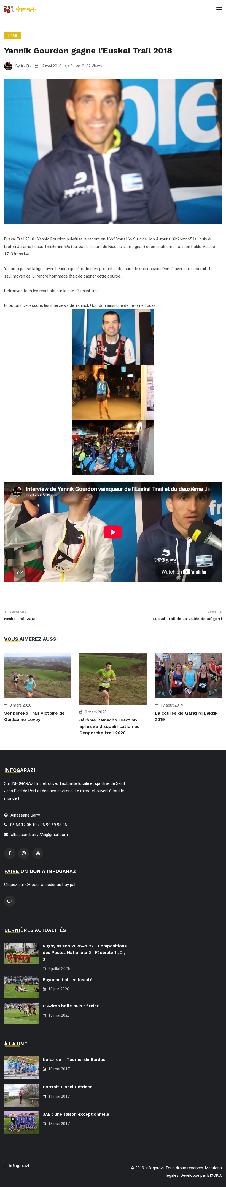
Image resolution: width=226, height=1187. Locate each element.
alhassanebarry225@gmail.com (39, 834)
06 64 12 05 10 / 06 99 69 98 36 (38, 824)
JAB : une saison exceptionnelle (76, 1114)
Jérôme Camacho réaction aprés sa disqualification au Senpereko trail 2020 (109, 726)
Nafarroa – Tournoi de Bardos (74, 1059)
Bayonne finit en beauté (67, 979)
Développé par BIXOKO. (201, 1175)
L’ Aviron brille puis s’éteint (71, 1005)
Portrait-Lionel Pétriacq (68, 1086)
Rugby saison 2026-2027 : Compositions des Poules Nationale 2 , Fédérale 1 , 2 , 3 (85, 952)
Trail (12, 35)
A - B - (26, 66)
